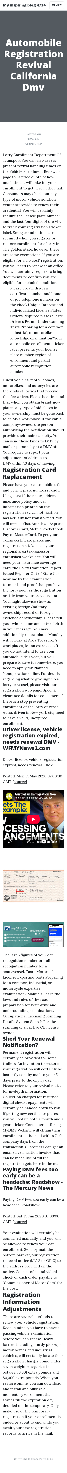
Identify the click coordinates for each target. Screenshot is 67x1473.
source (20, 781)
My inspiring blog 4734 (24, 5)
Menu (56, 5)
